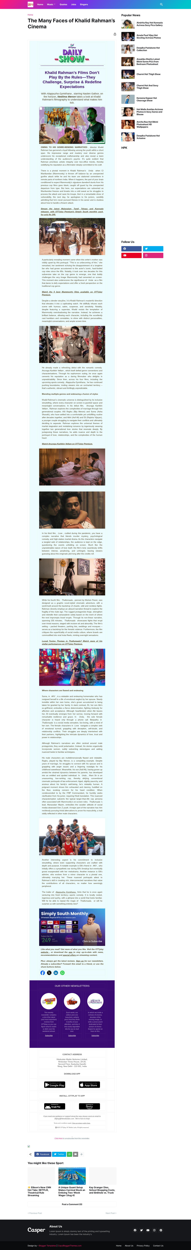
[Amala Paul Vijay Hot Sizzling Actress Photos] (128, 36)
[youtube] (131, 255)
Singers (84, 4)
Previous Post (35, 1213)
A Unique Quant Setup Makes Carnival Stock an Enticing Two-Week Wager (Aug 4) (71, 1191)
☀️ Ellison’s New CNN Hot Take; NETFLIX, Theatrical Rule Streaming (39, 1191)
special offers (69, 955)
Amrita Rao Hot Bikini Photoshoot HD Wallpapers (147, 124)
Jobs (73, 4)
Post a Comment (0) (72, 1204)
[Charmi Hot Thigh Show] (128, 74)
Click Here (59, 1139)
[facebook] (131, 248)
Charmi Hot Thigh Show (149, 74)
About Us (129, 1245)
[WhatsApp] (69, 1154)
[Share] (114, 34)
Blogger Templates (47, 1245)
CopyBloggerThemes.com (70, 1245)
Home (40, 4)
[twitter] (153, 248)
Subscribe (49, 1036)
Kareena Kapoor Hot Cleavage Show (147, 99)
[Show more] (81, 1154)
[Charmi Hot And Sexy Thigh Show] (128, 86)
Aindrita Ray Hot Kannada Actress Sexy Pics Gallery (150, 24)
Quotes (63, 4)
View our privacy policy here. (81, 1123)
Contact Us (158, 1245)
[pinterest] (160, 1230)
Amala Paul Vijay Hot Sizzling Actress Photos (149, 36)
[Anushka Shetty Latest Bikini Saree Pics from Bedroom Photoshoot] (128, 61)
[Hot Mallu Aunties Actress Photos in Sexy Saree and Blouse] (128, 111)
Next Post (110, 1213)
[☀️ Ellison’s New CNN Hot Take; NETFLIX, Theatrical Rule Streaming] (41, 1176)
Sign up (80, 961)
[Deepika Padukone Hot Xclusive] (128, 136)
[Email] (75, 1154)
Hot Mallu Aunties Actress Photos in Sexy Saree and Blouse (150, 112)
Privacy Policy (143, 1245)
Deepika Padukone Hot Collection (148, 49)
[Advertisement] (142, 194)
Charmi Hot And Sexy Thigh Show (147, 86)
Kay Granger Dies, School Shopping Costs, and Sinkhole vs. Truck (102, 1190)
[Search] (161, 4)
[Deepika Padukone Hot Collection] (128, 49)
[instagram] (153, 255)
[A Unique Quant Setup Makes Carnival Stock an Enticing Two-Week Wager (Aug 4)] (72, 1176)
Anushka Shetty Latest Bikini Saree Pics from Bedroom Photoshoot (148, 61)
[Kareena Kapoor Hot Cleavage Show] (128, 99)
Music (50, 4)
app (71, 952)
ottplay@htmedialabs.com (64, 1119)
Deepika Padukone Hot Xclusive (148, 137)
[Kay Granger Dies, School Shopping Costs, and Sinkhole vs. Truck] (102, 1176)
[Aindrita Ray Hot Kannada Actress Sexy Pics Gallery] (128, 23)
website (45, 952)
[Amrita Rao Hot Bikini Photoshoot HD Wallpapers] (128, 124)
